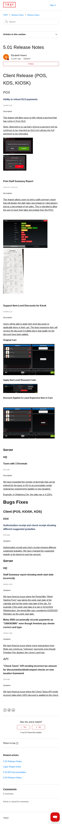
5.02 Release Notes (12, 761)
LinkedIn (13, 710)
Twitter (9, 710)
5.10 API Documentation (14, 772)
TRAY (5, 15)
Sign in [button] (53, 5)
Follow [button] (31, 64)
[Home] (9, 6)
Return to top (9, 743)
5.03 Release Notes (12, 777)
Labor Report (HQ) (12, 766)
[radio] (23, 727)
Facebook (5, 710)
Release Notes (18, 15)
